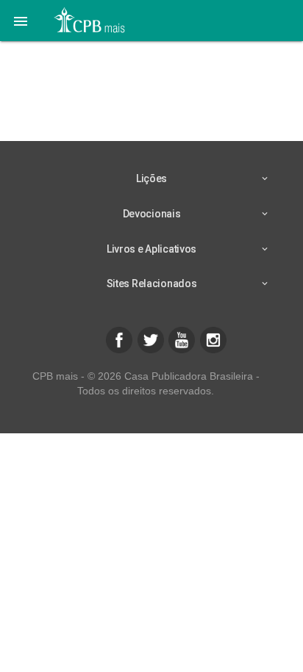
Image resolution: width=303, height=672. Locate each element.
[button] (20, 20)
